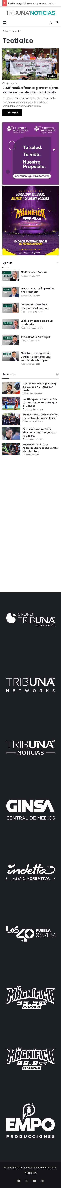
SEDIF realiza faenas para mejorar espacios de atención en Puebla (30, 90)
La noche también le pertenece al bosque (34, 306)
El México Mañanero (34, 272)
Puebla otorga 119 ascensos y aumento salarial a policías (40, 416)
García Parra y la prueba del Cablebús (37, 290)
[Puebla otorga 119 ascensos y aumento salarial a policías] (11, 419)
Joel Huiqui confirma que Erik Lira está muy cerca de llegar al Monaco (40, 402)
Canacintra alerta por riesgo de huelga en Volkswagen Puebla (40, 387)
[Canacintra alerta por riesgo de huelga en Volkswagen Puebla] (11, 388)
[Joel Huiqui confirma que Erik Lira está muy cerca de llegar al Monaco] (11, 403)
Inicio (7, 31)
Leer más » (12, 112)
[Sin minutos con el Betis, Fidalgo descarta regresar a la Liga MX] (11, 433)
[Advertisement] (30, 491)
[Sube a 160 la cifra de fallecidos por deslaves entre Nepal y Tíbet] (11, 449)
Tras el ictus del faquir (35, 337)
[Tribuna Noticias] (30, 13)
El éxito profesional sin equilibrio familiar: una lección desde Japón (36, 356)
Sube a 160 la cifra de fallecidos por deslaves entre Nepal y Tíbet (40, 448)
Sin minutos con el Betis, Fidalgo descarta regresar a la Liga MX (40, 432)
